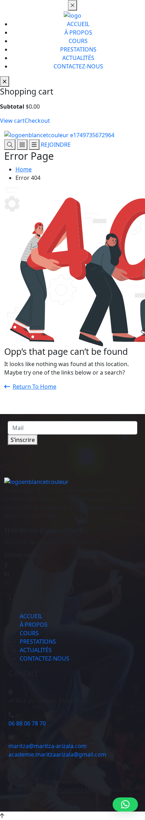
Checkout (37, 120)
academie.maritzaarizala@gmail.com (57, 754)
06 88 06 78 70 (27, 723)
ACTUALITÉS (78, 58)
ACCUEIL (78, 24)
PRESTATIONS (78, 49)
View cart (12, 120)
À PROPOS (78, 32)
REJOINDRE (56, 144)
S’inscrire (23, 440)
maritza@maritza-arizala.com (47, 746)
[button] (125, 804)
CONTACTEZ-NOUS (78, 66)
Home (23, 169)
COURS (78, 41)
